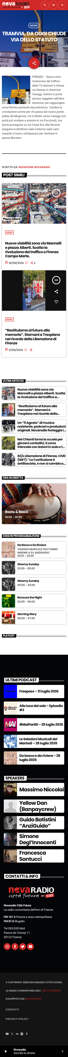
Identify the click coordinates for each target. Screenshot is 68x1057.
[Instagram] (7, 946)
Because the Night (29, 597)
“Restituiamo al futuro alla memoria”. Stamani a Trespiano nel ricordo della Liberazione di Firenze (32, 337)
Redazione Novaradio (34, 167)
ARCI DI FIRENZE (51, 990)
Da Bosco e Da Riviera (31, 545)
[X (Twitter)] (12, 1034)
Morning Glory (26, 614)
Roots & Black (16, 511)
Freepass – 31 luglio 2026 (38, 691)
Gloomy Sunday (28, 564)
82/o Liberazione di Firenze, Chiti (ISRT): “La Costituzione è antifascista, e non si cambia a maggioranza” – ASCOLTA (41, 462)
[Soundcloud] (17, 1034)
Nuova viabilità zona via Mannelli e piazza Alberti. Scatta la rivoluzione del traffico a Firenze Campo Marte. (33, 250)
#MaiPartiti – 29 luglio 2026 (41, 724)
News (34, 25)
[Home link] (16, 5)
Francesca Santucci (32, 856)
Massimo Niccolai (41, 789)
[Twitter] (22, 946)
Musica (10, 501)
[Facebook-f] (15, 946)
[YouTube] (7, 1034)
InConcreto (33, 999)
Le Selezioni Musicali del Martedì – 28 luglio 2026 (38, 741)
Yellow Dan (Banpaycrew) (37, 806)
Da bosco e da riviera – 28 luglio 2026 (39, 757)
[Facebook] (26, 1034)
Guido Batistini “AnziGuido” (37, 823)
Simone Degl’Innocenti (37, 839)
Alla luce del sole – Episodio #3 (41, 708)
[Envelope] (30, 946)
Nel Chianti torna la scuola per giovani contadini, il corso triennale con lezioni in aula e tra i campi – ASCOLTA (41, 445)
